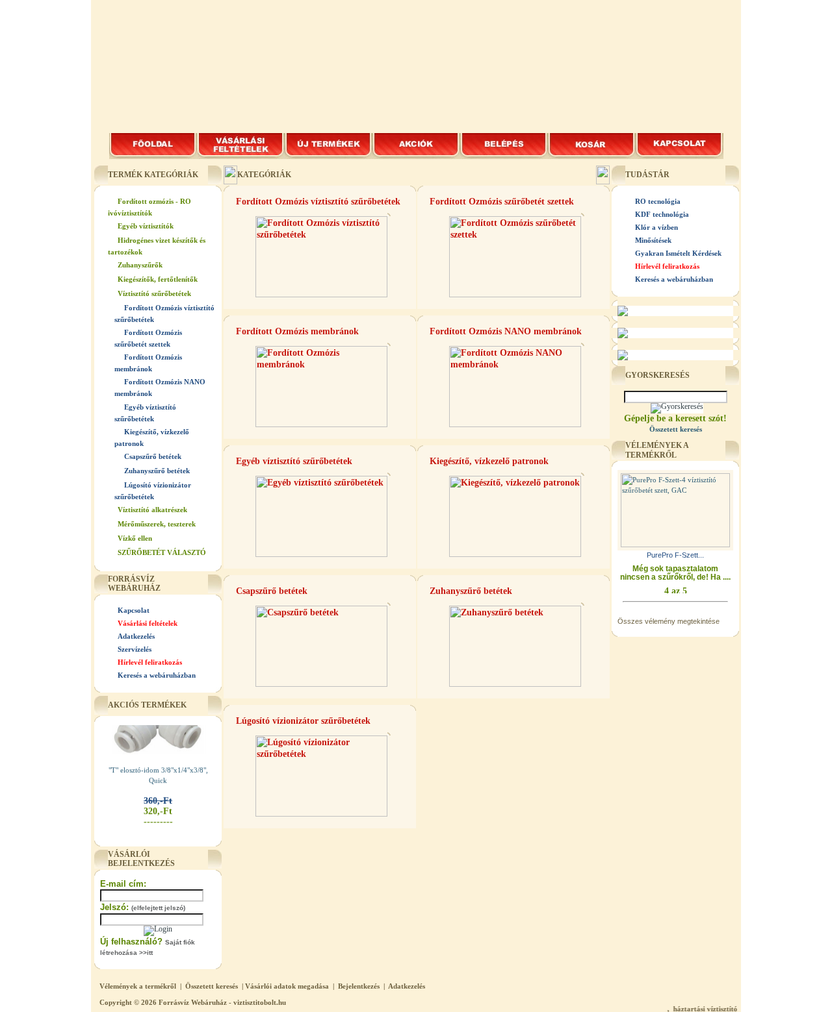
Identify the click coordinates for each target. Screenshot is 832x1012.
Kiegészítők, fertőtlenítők (158, 279)
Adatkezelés (136, 636)
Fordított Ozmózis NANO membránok (506, 331)
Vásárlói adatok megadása (287, 986)
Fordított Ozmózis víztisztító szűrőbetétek (318, 201)
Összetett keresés (211, 986)
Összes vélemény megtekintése (669, 621)
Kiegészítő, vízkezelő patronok (489, 461)
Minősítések (653, 240)
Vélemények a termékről (137, 986)
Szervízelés (134, 649)
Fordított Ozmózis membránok (297, 331)
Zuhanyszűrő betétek (157, 471)
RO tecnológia (658, 201)
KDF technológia (662, 214)
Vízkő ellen (135, 538)
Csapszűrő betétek (152, 456)
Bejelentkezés (359, 986)
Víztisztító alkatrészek (152, 509)
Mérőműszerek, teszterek (157, 524)
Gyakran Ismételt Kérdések (678, 253)
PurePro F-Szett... (675, 555)
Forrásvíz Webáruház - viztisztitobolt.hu (222, 1002)
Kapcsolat (134, 610)
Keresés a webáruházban (157, 675)
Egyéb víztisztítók (146, 226)
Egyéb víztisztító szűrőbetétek (294, 461)
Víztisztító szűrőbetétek (154, 293)
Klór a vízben (656, 227)
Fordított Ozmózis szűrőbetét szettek (502, 201)
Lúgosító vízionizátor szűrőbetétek (303, 721)
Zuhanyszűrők (140, 265)
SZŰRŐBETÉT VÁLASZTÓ (162, 552)
